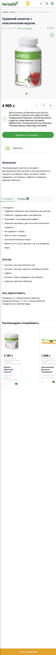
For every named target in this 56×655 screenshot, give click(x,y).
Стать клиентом (28, 651)
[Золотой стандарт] (28, 3)
